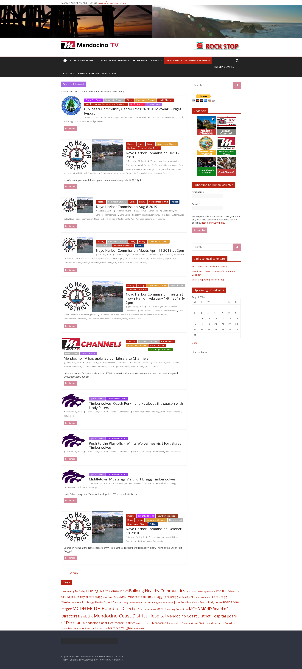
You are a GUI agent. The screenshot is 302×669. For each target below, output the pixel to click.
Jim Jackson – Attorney (170, 215)
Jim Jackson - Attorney (171, 169)
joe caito (67, 173)
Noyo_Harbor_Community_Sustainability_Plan (133, 173)
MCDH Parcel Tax (148, 609)
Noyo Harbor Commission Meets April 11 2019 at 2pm (140, 250)
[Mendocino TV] (151, 7)
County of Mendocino (167, 516)
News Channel (104, 245)
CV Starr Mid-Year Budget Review (88, 121)
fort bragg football (203, 597)
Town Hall (141, 318)
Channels (131, 341)
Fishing (150, 144)
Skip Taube (79, 628)
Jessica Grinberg (149, 602)
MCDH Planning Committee (172, 609)
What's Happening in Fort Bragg (208, 279)
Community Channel (114, 100)
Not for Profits (136, 104)
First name (198, 191)
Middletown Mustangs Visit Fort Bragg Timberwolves (132, 479)
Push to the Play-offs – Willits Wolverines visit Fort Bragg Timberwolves (135, 445)
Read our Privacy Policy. (213, 222)
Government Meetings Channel (77, 366)
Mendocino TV (161, 623)
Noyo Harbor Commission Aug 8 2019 (126, 206)
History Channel (223, 66)
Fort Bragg (154, 596)
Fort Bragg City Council (179, 597)
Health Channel (165, 100)
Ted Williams (102, 628)
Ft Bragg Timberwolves (131, 603)
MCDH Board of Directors (113, 608)
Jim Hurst (156, 169)
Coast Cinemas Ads (81, 60)
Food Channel (167, 341)
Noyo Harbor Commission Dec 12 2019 (152, 155)
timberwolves (139, 628)
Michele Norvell (156, 258)
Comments (141, 117)
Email (196, 204)
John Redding (182, 602)
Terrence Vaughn (111, 117)
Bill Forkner (145, 165)
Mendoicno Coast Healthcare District (188, 623)
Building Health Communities (107, 591)
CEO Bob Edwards (227, 591)
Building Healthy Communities (157, 590)
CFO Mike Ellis (70, 597)
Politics (175, 201)
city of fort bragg (91, 597)
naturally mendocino (215, 623)
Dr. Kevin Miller (120, 597)
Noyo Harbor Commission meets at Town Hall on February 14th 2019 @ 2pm (155, 298)
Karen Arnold (199, 602)
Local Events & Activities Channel (186, 60)
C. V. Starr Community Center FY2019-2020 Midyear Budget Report (132, 111)
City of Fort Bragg (93, 100)
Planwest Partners (162, 173)
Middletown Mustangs (87, 487)
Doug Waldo (108, 597)
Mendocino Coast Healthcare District (109, 623)
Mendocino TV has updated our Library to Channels (106, 358)
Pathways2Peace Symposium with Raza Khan (121, 2)
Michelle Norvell (80, 173)
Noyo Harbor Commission (100, 173)
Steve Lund (90, 628)
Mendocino (85, 616)
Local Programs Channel (112, 60)
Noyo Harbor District (150, 148)
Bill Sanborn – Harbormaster (164, 165)
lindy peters (69, 415)
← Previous (70, 572)
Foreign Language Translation (97, 73)
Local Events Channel (136, 349)
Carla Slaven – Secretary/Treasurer (135, 215)
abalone (65, 591)
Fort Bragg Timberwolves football (166, 411)
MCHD (194, 608)
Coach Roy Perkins (141, 411)
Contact (68, 73)
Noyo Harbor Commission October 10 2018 (154, 530)
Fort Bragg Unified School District (101, 602)
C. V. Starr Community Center (163, 117)
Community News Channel (153, 362)
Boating (130, 144)
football (136, 451)
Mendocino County (143, 623)
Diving (129, 100)
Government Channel (146, 60)
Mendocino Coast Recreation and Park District (106, 104)
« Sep (194, 342)
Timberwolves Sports (117, 398)
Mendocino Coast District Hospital (130, 616)
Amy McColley (77, 591)
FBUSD (131, 597)
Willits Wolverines (173, 451)
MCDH (79, 608)
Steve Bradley (159, 219)
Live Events (132, 148)
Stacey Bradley (128, 318)
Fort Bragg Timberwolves (153, 451)
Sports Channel (153, 104)
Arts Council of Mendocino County (209, 266)
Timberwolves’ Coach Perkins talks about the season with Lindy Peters (136, 405)
